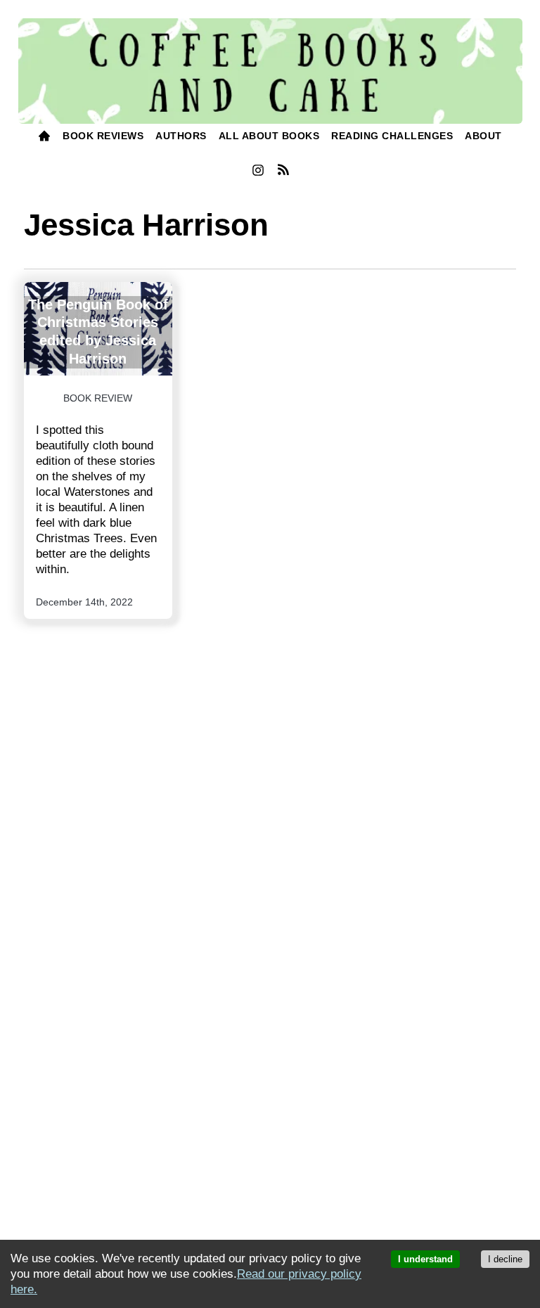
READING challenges (392, 135)
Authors (181, 135)
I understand (425, 1259)
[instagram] (258, 173)
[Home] (44, 137)
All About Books (269, 135)
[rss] (283, 171)
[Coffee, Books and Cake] (270, 71)
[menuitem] (44, 137)
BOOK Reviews (103, 135)
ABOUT (483, 135)
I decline (505, 1259)
